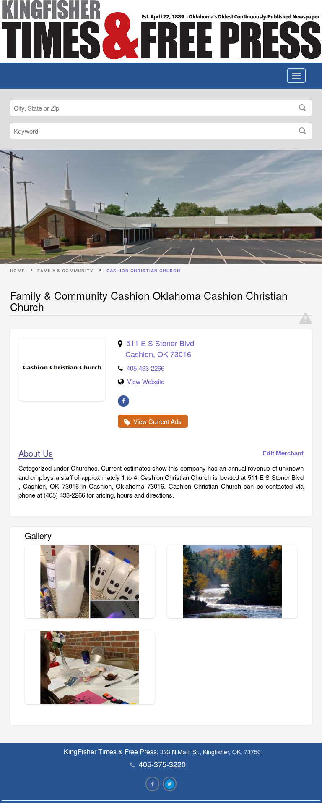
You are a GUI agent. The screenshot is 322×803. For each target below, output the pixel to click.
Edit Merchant (283, 453)
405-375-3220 (162, 763)
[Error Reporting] (305, 318)
